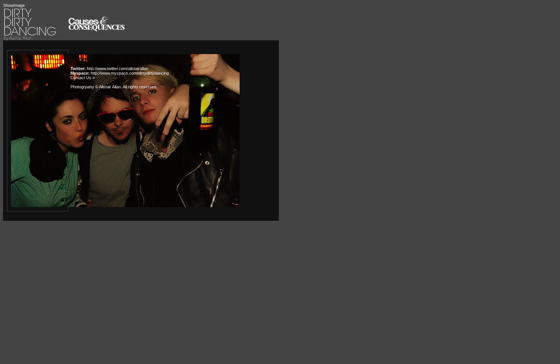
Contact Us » (82, 77)
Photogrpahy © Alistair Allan (95, 87)
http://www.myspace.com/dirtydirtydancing (130, 73)
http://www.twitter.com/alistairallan (117, 68)
